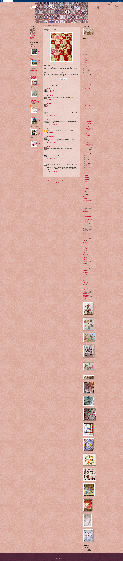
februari (87, 165)
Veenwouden (88, 137)
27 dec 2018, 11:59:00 (51, 149)
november (88, 147)
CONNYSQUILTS (35, 106)
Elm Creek (85, 205)
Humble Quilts (34, 90)
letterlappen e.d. (86, 244)
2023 (86, 62)
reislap (84, 263)
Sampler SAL (86, 267)
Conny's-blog (50, 136)
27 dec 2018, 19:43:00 (52, 158)
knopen (84, 236)
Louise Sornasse (86, 248)
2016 (86, 172)
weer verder (87, 133)
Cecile (86, 96)
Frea (48, 128)
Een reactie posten (50, 174)
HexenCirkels (86, 224)
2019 (86, 70)
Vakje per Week (86, 282)
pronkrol (84, 254)
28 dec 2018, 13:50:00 (52, 171)
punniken (85, 256)
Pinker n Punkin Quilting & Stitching (34, 77)
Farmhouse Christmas (88, 116)
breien (84, 194)
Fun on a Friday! (39, 93)
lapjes (84, 240)
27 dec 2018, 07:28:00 (52, 91)
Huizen (84, 228)
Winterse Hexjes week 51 (88, 89)
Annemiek (49, 88)
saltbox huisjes (86, 265)
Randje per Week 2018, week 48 (89, 145)
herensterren (85, 221)
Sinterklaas (87, 135)
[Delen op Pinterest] (66, 79)
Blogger (66, 558)
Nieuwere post (47, 180)
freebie (84, 209)
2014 (86, 175)
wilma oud (49, 162)
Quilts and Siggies (45, 6)
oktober (87, 149)
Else (48, 111)
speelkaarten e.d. (86, 272)
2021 (86, 66)
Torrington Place (86, 280)
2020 (86, 68)
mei (87, 159)
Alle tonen (38, 149)
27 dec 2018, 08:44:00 (52, 99)
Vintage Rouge (86, 291)
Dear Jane (85, 203)
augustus (88, 153)
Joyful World (85, 233)
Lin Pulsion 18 (88, 139)
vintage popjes (86, 289)
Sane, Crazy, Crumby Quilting (35, 47)
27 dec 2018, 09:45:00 (52, 115)
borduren (85, 193)
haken (84, 214)
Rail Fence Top (39, 50)
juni (86, 157)
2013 (86, 177)
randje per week (86, 261)
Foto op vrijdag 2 (39, 109)
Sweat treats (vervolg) (39, 143)
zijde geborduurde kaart (88, 298)
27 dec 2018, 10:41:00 (52, 132)
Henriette (87, 118)
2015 (86, 173)
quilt (84, 257)
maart (87, 163)
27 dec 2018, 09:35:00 (52, 106)
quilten (48, 80)
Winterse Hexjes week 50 (88, 106)
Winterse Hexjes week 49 (88, 126)
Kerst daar (87, 98)
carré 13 (87, 75)
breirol (84, 196)
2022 (86, 64)
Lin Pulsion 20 (88, 103)
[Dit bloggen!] (62, 79)
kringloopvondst (86, 238)
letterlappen (85, 242)
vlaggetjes (85, 293)
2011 (86, 181)
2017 (86, 170)
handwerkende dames (87, 216)
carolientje (85, 198)
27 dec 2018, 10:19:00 (52, 124)
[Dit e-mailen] (60, 79)
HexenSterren (86, 226)
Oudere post (76, 180)
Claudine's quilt (86, 202)
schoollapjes (85, 268)
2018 (86, 72)
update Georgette (89, 101)
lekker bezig (87, 80)
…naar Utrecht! (34, 72)
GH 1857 (85, 211)
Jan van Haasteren (87, 230)
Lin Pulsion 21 (88, 84)
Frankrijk (85, 207)
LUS (84, 250)
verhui (84, 284)
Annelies (49, 103)
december (88, 74)
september (88, 151)
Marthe (86, 131)
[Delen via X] (63, 79)
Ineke (48, 154)
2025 (86, 58)
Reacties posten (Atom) (54, 182)
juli (86, 155)
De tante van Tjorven (34, 117)
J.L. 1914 (87, 99)
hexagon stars (86, 223)
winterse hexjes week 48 (88, 142)
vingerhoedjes (88, 82)
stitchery (85, 274)
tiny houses (85, 278)
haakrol (84, 212)
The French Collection (87, 276)
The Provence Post (35, 128)
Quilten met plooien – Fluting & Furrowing (35, 102)
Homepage (62, 180)
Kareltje (84, 235)
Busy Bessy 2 (34, 140)
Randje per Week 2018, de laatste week (89, 93)
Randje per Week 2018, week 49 (89, 129)
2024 (86, 60)
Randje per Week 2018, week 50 (89, 109)
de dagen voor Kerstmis (88, 113)
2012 (86, 179)
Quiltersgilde (34, 100)
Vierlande (85, 288)
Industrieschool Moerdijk (88, 78)
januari (87, 167)
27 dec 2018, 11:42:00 (51, 142)
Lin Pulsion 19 (88, 123)
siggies (84, 270)
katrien (48, 119)
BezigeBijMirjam (51, 95)
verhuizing (85, 286)
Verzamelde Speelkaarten (88, 121)
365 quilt (85, 188)
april (87, 161)
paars (84, 252)
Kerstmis (87, 86)
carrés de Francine (87, 200)
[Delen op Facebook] (64, 79)
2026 (86, 56)
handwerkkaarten (86, 219)
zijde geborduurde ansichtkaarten (86, 296)
